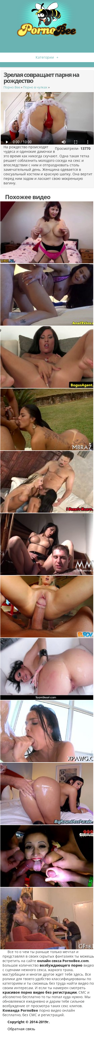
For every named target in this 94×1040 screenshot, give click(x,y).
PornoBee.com (75, 960)
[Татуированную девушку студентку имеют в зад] (47, 669)
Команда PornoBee (20, 1010)
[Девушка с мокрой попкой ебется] (47, 419)
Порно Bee (12, 87)
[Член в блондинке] (47, 606)
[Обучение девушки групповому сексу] (47, 856)
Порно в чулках (35, 87)
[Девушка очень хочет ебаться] (47, 793)
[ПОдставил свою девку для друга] (47, 918)
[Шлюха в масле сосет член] (47, 731)
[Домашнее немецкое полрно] (47, 544)
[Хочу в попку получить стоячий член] (47, 295)
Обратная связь (21, 1028)
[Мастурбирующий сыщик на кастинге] (47, 357)
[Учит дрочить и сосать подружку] (47, 482)
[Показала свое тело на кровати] (47, 232)
